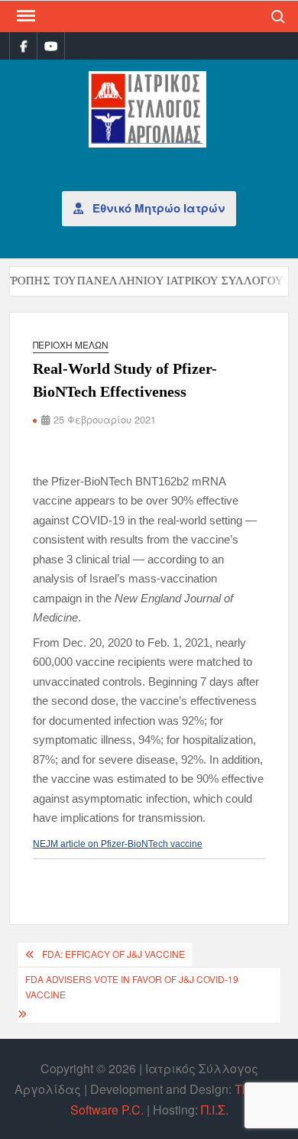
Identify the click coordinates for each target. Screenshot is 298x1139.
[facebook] (23, 45)
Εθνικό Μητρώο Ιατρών (157, 208)
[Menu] (24, 16)
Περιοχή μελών (71, 344)
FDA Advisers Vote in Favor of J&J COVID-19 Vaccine (131, 986)
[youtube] (50, 45)
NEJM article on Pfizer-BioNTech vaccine (117, 844)
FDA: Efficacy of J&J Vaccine (113, 953)
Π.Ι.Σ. (214, 1109)
